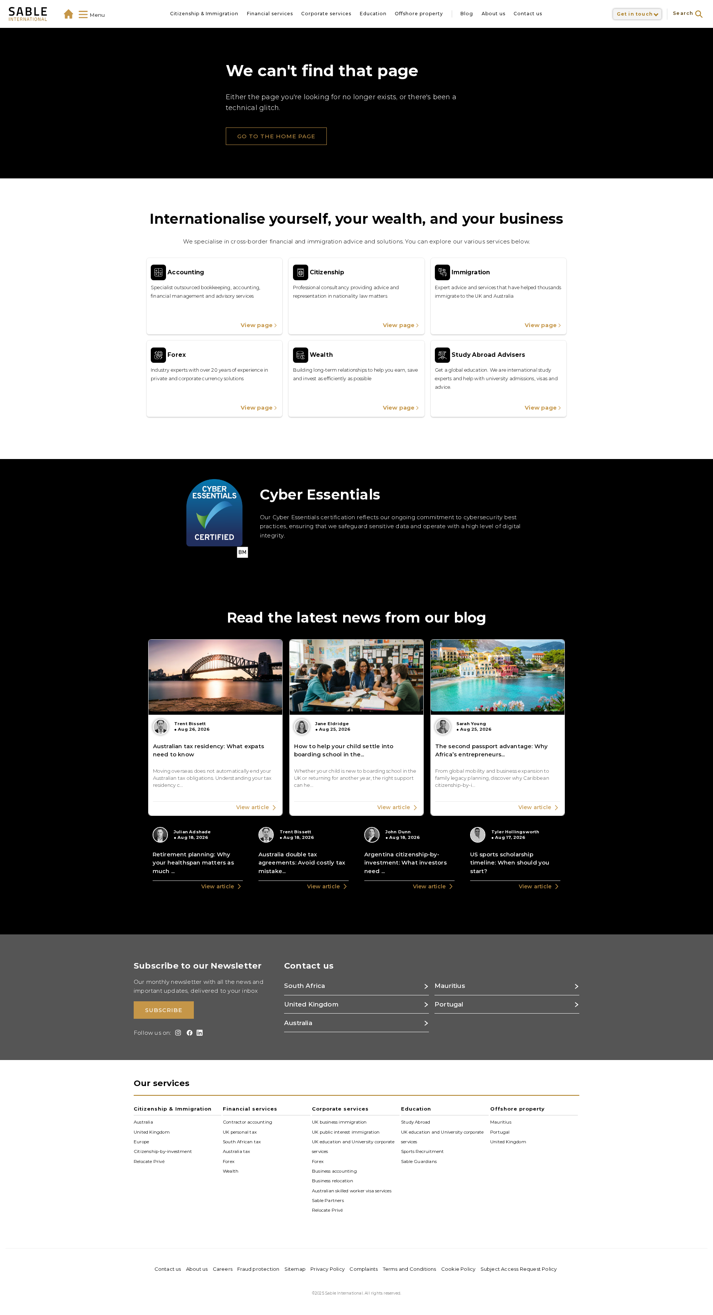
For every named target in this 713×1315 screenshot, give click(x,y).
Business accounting (334, 1171)
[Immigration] (498, 296)
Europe (141, 1141)
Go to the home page (276, 136)
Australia (143, 1122)
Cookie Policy (458, 1269)
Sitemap (295, 1269)
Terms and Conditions (409, 1269)
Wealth (230, 1171)
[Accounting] (214, 296)
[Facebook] (188, 1032)
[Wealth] (356, 378)
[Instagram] (177, 1032)
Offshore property (419, 13)
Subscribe (163, 1010)
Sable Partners (328, 1200)
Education (373, 13)
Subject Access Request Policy (519, 1269)
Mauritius (500, 1122)
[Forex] (214, 378)
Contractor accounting (247, 1122)
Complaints (363, 1269)
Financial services (270, 13)
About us (493, 13)
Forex (228, 1161)
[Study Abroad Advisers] (498, 378)
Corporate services (326, 13)
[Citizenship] (356, 296)
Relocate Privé (149, 1161)
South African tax (242, 1141)
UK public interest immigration (346, 1131)
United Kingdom (152, 1131)
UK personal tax (240, 1131)
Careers (222, 1269)
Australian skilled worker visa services (351, 1190)
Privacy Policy (327, 1269)
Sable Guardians (419, 1161)
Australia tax (236, 1151)
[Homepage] (68, 14)
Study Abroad (415, 1122)
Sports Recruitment (422, 1151)
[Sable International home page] (28, 14)
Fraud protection (258, 1269)
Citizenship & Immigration (204, 13)
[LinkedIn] (198, 1033)
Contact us (528, 13)
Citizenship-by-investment (163, 1151)
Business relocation (332, 1180)
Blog (466, 13)
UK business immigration (339, 1122)
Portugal (500, 1131)
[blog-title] (215, 727)
